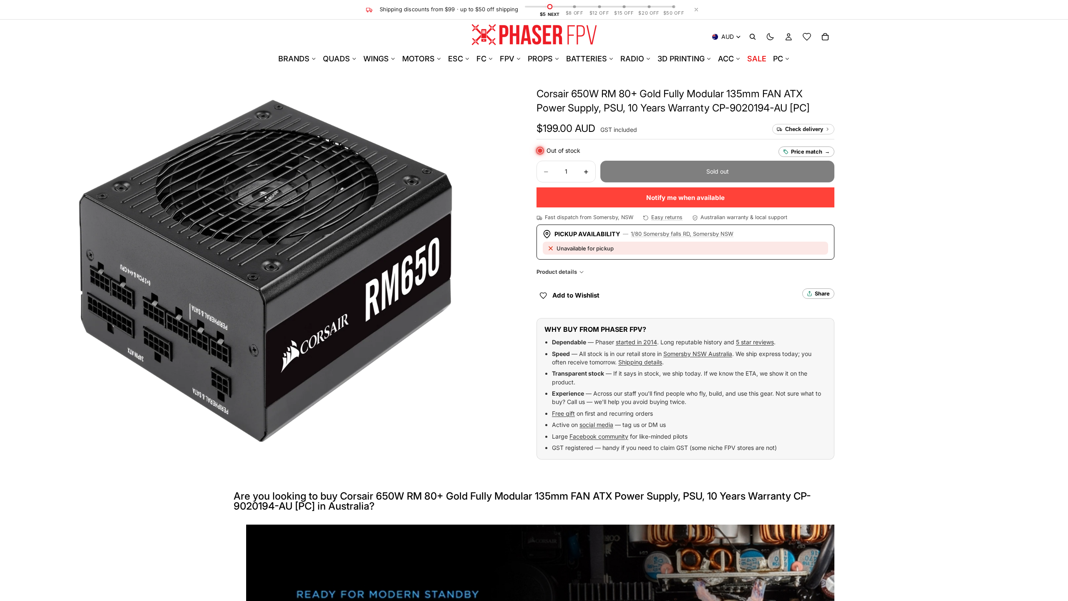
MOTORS (418, 58)
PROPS (540, 58)
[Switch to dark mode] (770, 37)
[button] (566, 128)
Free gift (563, 413)
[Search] (752, 37)
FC (481, 58)
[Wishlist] (807, 37)
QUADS (336, 58)
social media (596, 424)
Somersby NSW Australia (697, 353)
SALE (756, 58)
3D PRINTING (681, 58)
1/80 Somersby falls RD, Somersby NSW (682, 233)
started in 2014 (636, 342)
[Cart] (825, 37)
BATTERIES (586, 58)
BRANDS (294, 58)
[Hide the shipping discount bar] (696, 9)
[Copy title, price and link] (812, 94)
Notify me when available (685, 198)
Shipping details (640, 362)
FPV (507, 58)
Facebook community (598, 436)
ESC (455, 58)
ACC (726, 58)
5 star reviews (755, 342)
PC (778, 58)
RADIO (632, 58)
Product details (557, 271)
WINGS (376, 58)
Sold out (717, 171)
